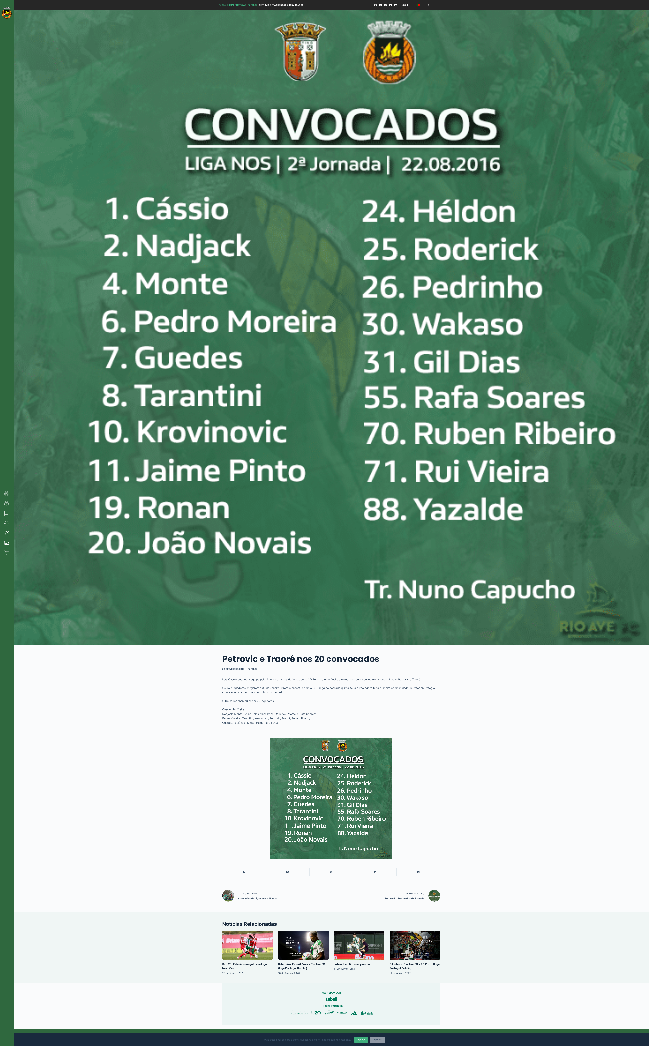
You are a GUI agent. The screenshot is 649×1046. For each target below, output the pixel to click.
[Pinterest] (331, 872)
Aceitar (361, 1039)
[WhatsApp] (418, 872)
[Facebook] (375, 5)
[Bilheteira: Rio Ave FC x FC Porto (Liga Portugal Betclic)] (415, 945)
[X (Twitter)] (380, 5)
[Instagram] (385, 5)
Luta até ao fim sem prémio (352, 964)
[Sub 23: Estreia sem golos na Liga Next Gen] (247, 945)
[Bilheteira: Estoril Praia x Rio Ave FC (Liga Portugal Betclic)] (303, 945)
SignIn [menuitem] (405, 5)
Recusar (377, 1039)
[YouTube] (390, 5)
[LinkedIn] (395, 5)
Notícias (241, 5)
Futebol (252, 5)
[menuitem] (418, 5)
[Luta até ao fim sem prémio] (359, 945)
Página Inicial (226, 5)
